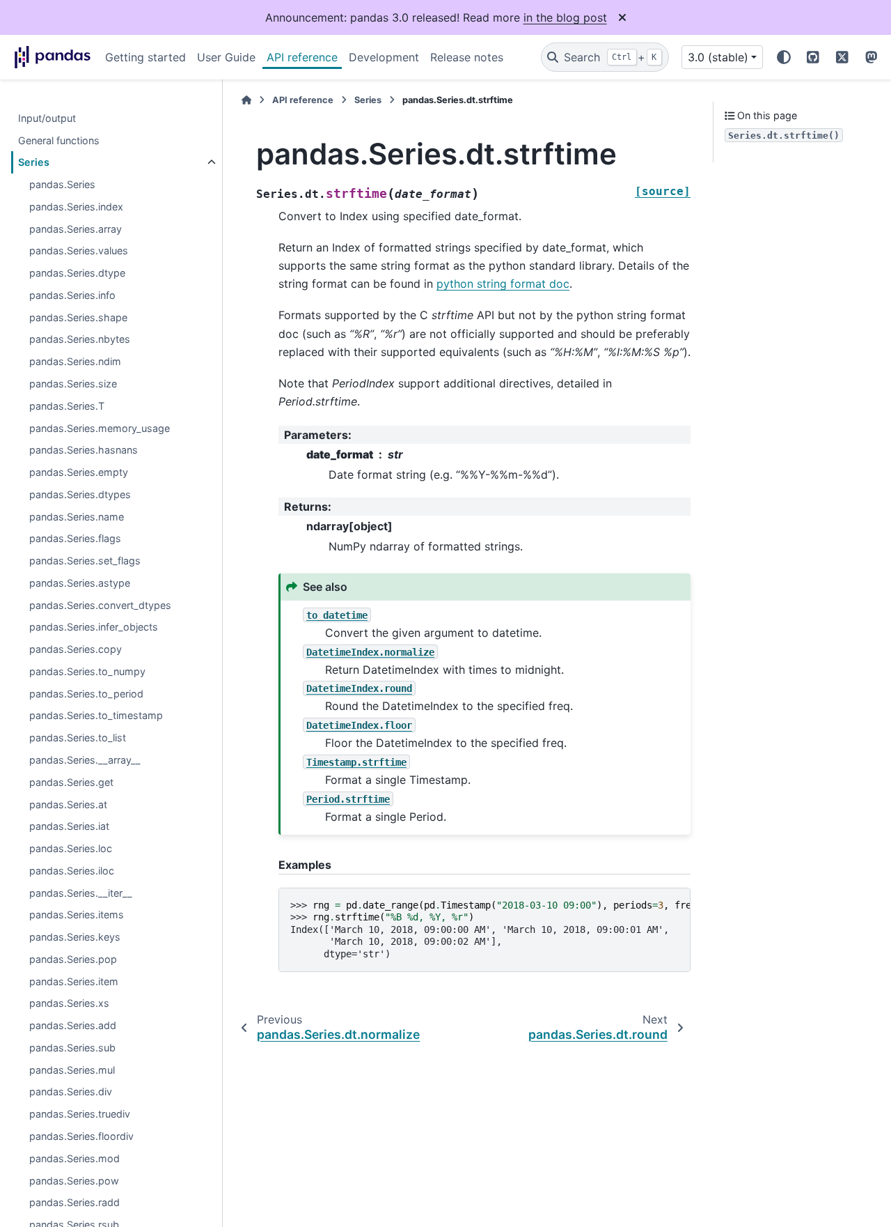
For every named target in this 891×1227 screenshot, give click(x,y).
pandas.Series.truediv (79, 1114)
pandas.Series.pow (74, 1181)
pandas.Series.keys (74, 937)
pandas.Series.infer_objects (93, 627)
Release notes (466, 57)
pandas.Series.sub (72, 1048)
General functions (59, 140)
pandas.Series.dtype (77, 273)
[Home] (246, 100)
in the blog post (565, 17)
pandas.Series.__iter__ (80, 893)
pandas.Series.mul (72, 1070)
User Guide (226, 57)
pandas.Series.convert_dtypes (100, 605)
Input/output (47, 118)
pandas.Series (62, 185)
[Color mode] (783, 57)
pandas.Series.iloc (71, 871)
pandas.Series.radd (74, 1203)
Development (384, 57)
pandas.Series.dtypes (80, 494)
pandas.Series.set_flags (85, 561)
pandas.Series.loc (70, 849)
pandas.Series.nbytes (79, 340)
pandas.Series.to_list (77, 738)
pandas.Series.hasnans (83, 450)
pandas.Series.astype (79, 583)
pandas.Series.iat (69, 827)
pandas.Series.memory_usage (99, 428)
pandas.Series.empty (78, 473)
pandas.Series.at (68, 804)
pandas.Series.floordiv (81, 1137)
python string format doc (502, 284)
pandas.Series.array (75, 229)
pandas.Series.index (76, 207)
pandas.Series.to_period (86, 694)
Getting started (145, 57)
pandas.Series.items (76, 915)
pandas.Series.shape (78, 317)
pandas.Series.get (71, 782)
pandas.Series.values (78, 251)
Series (33, 163)
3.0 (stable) (718, 57)
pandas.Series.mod (74, 1158)
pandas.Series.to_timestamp (96, 716)
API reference (302, 57)
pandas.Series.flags (75, 539)
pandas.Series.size (73, 384)
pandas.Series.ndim (75, 362)
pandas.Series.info (72, 296)
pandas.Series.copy (75, 650)
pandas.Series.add (72, 1026)
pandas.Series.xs (69, 1004)
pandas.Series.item (73, 981)
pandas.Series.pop (73, 959)
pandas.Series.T (66, 406)
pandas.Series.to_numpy (87, 672)
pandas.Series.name (76, 517)
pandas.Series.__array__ (85, 760)
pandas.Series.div (70, 1092)
